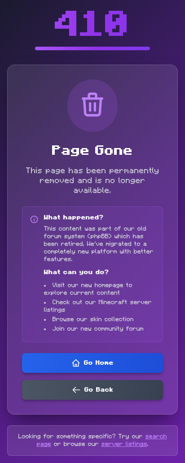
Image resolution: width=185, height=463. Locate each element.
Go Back (98, 390)
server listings (124, 444)
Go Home (99, 363)
